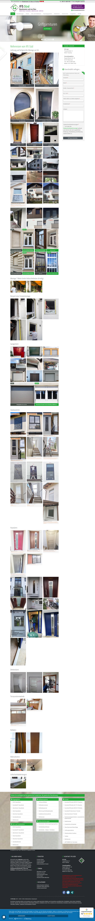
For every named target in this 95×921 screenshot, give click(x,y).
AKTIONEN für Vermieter (71, 842)
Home (13, 14)
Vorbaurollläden (43, 802)
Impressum (34, 899)
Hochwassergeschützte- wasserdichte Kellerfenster (74, 817)
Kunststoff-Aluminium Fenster (72, 811)
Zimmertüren (57, 14)
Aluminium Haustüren (18, 808)
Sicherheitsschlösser (44, 827)
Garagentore (73, 14)
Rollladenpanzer (43, 808)
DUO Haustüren (17, 802)
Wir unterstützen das (25, 1)
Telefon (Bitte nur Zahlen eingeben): (71, 98)
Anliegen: (65, 109)
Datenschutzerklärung (90, 918)
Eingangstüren (16, 799)
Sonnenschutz (65, 14)
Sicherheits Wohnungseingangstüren (48, 824)
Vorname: (65, 77)
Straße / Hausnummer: (68, 88)
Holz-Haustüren (17, 811)
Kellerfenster (68, 821)
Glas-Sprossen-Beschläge (71, 827)
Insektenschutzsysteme (45, 814)
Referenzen (15, 820)
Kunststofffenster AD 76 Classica (73, 805)
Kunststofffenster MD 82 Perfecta (73, 808)
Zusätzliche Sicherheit (70, 824)
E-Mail (78, 1)
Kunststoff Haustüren (18, 805)
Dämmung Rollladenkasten (46, 811)
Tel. (65, 1)
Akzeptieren (51, 916)
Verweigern (21, 916)
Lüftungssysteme (69, 830)
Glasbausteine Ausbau (70, 833)
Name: (65, 83)
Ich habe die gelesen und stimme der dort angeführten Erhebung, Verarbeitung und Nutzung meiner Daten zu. (73, 130)
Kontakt (79, 14)
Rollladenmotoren (43, 805)
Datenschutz (28, 899)
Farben (66, 836)
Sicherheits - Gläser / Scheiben (47, 830)
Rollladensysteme (43, 799)
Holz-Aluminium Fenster (71, 814)
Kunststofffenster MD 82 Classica (73, 802)
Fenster (27, 14)
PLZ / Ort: (65, 93)
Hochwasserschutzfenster (16, 868)
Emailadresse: (66, 104)
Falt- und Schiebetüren (36, 14)
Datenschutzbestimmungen (70, 128)
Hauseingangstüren (47, 14)
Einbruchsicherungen (44, 821)
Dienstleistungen (20, 14)
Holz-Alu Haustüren (18, 814)
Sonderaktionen (17, 817)
